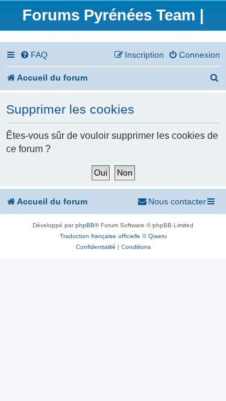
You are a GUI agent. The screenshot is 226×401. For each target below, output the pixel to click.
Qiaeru (157, 236)
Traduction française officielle (100, 236)
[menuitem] (34, 55)
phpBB (85, 225)
